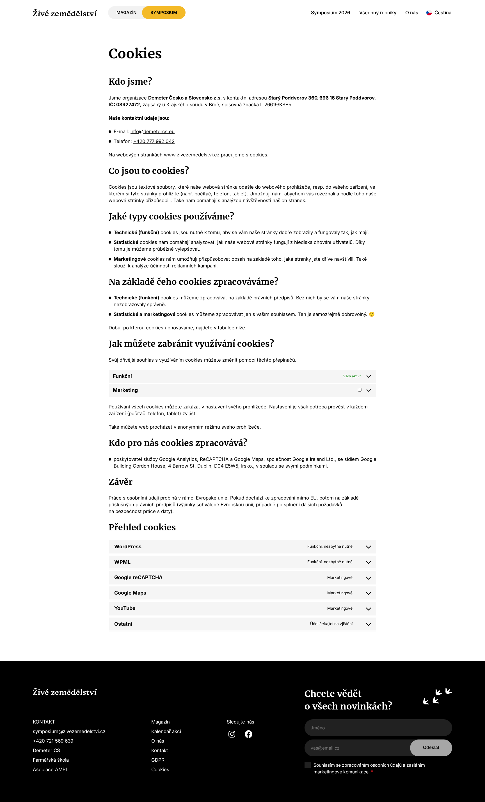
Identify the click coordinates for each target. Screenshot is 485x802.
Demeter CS (46, 750)
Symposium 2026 (330, 12)
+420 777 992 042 (154, 141)
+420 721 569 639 (53, 741)
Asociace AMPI (50, 769)
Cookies (160, 769)
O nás (411, 12)
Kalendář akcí (166, 731)
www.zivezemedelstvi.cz (191, 155)
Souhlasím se (369, 768)
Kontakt (159, 750)
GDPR (157, 760)
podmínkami (313, 466)
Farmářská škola (51, 760)
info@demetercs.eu (153, 131)
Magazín (126, 12)
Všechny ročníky (378, 12)
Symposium (163, 12)
